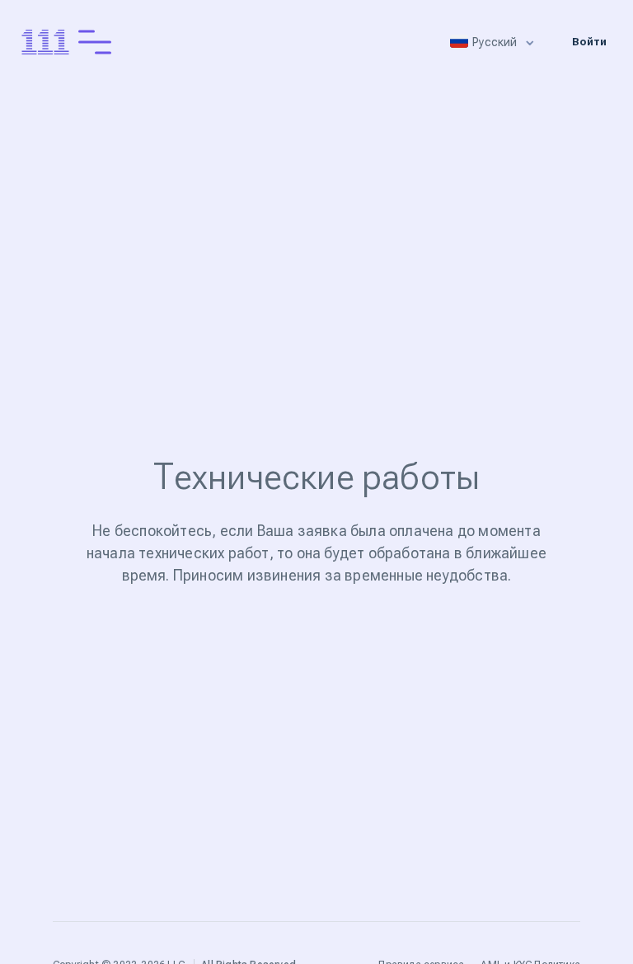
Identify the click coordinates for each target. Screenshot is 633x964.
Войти (589, 41)
